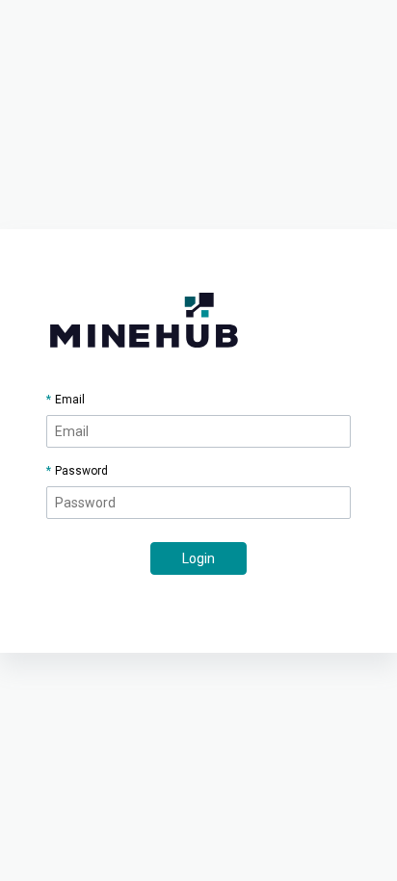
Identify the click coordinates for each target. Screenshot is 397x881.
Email (70, 399)
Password (81, 471)
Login (198, 558)
